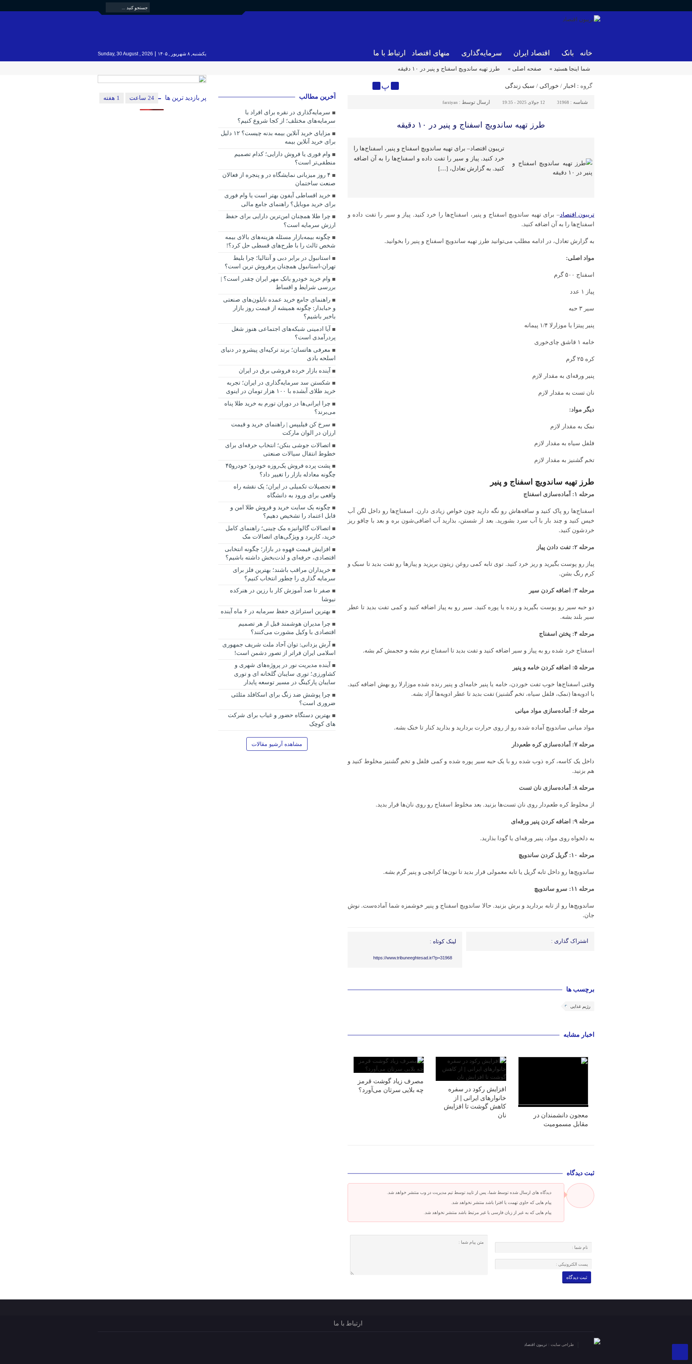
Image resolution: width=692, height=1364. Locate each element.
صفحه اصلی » (524, 69)
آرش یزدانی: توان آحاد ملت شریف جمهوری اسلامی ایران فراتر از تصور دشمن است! (279, 648)
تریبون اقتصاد (536, 1344)
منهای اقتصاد (431, 53)
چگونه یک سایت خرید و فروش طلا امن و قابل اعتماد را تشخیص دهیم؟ (283, 511)
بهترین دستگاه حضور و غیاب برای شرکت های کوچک (282, 719)
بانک (567, 53)
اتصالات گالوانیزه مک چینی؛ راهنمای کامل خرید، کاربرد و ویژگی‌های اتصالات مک (280, 532)
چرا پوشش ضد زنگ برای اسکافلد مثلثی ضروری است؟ (283, 698)
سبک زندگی (520, 86)
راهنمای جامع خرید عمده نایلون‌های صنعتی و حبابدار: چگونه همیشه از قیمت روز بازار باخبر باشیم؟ (279, 308)
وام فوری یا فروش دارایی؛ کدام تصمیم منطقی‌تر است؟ (285, 158)
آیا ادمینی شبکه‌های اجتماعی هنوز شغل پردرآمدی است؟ (283, 333)
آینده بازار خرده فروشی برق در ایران (284, 370)
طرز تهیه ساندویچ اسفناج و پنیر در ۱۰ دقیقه (471, 124)
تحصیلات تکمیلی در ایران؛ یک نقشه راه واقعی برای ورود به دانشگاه (284, 490)
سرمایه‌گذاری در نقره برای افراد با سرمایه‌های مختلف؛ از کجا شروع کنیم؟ (286, 116)
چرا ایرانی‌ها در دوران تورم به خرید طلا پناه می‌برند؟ (280, 407)
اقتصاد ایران (531, 53)
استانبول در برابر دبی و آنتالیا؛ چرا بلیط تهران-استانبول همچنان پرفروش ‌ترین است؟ (280, 262)
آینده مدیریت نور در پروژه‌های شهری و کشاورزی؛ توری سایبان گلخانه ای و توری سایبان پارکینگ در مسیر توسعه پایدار (285, 673)
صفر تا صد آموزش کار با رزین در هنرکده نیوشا (283, 594)
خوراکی (549, 86)
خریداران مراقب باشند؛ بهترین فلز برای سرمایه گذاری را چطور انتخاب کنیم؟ (284, 574)
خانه (586, 53)
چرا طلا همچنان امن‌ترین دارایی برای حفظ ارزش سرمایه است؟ (280, 220)
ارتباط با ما (389, 53)
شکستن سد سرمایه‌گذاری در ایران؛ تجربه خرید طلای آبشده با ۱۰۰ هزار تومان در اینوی (281, 386)
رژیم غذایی (580, 1006)
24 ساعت (141, 98)
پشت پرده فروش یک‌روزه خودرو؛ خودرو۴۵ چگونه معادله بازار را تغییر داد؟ (280, 469)
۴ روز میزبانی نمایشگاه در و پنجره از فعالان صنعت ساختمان (279, 179)
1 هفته (111, 98)
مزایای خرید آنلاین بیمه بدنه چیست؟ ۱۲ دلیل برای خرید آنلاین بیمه (278, 137)
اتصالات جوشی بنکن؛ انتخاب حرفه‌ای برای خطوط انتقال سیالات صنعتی (280, 449)
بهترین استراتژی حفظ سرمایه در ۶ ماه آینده (275, 611)
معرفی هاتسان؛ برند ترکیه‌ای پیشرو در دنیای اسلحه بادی (278, 354)
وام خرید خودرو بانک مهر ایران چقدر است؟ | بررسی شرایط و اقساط (278, 283)
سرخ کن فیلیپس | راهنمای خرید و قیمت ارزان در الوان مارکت (283, 428)
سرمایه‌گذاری (481, 53)
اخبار (569, 86)
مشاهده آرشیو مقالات (276, 744)
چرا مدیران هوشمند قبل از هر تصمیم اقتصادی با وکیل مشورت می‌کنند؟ (287, 627)
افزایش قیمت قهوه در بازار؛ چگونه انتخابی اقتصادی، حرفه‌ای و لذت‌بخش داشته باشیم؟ (280, 553)
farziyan (450, 102)
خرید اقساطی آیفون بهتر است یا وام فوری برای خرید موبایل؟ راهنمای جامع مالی (280, 199)
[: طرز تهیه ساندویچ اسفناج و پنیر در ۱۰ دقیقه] (355, 86)
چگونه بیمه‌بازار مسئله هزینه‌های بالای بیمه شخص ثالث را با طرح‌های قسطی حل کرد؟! (280, 241)
